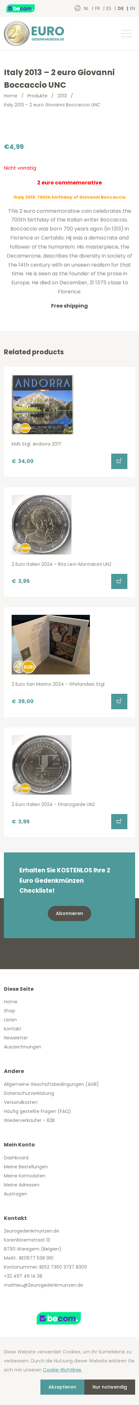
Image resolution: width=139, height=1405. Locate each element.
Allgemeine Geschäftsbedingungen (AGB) (51, 1084)
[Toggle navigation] (126, 33)
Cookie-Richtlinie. (62, 1370)
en (132, 8)
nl (87, 8)
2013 (62, 96)
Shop (9, 1010)
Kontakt (12, 1029)
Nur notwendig (109, 1387)
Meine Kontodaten (25, 1176)
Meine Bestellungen (26, 1167)
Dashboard (16, 1157)
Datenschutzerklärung (29, 1093)
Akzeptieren (62, 1387)
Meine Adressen (21, 1185)
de (121, 8)
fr (98, 8)
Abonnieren (69, 913)
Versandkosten (20, 1102)
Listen (10, 1020)
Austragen (15, 1194)
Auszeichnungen (22, 1047)
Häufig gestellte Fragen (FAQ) (37, 1111)
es (109, 8)
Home (10, 96)
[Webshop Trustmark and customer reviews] (27, 8)
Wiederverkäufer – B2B (29, 1120)
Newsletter (16, 1038)
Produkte (37, 96)
